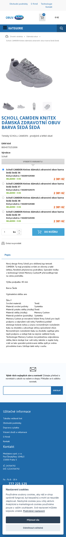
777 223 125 (18, 484)
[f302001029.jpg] (29, 72)
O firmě (34, 3)
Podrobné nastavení (34, 511)
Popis (8, 254)
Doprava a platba (11, 427)
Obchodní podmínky (19, 3)
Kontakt (49, 7)
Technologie (46, 3)
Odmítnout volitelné (33, 528)
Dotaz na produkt (13, 243)
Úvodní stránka (16, 36)
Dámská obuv (32, 36)
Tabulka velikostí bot (12, 418)
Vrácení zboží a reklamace (15, 432)
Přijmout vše (33, 520)
